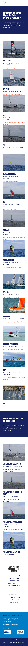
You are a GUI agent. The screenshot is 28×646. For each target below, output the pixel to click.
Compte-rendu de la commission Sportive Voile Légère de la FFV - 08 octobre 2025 (14, 580)
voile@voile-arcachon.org (11, 297)
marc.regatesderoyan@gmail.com (14, 322)
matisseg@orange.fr (9, 209)
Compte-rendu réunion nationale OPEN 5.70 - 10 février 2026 (14, 598)
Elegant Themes (13, 642)
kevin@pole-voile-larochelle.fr (12, 267)
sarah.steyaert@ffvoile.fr (10, 181)
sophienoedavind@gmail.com (12, 94)
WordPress (14, 644)
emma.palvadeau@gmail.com (12, 68)
